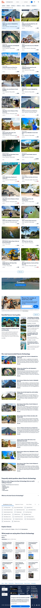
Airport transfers (5, 490)
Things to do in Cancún (19, 583)
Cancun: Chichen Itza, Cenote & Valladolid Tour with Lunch (19, 563)
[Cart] (38, 2)
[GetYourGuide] (3, 2)
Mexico (6, 583)
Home (3, 583)
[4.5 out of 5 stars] (5, 539)
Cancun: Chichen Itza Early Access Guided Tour (33, 563)
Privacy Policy (20, 591)
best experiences (25, 529)
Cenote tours (4, 488)
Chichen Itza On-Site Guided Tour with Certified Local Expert (7, 563)
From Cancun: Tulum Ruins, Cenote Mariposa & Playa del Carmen (7, 543)
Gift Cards (28, 594)
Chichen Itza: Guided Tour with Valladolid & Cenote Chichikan (19, 543)
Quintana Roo (11, 583)
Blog (27, 591)
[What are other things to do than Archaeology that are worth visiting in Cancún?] (38, 482)
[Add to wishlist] (19, 10)
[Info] (12, 8)
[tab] (8, 504)
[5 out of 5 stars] (7, 566)
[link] (11, 19)
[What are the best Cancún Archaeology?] (38, 495)
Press (27, 593)
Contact (19, 588)
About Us (28, 588)
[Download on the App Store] (13, 593)
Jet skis (3, 489)
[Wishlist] (34, 2)
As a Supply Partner (34, 588)
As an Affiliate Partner (34, 591)
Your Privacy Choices (21, 593)
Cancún (12, 529)
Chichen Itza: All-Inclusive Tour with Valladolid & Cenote (32, 543)
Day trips (4, 485)
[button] (11, 19)
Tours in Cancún (27, 583)
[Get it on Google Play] (13, 589)
